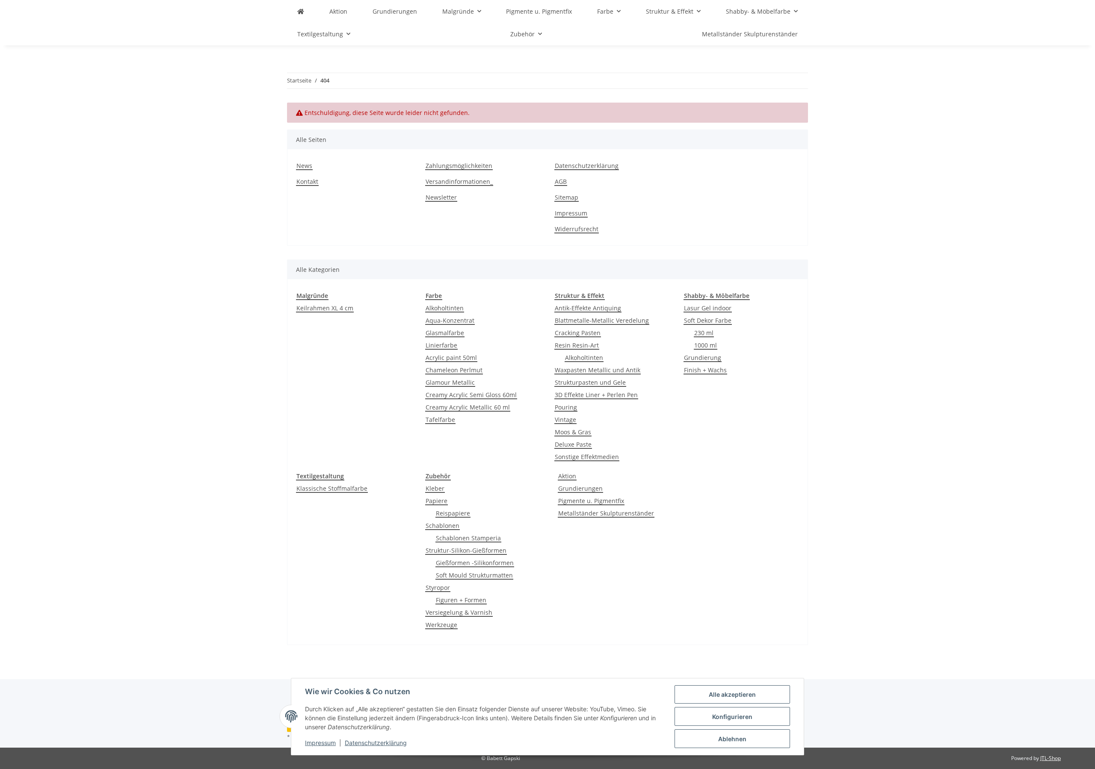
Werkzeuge (441, 625)
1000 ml (705, 345)
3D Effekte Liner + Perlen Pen (596, 395)
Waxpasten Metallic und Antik (597, 370)
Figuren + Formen (461, 600)
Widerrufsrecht (576, 229)
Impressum (320, 742)
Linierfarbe (441, 345)
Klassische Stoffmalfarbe (331, 488)
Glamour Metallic (450, 382)
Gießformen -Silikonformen (475, 563)
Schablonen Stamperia (468, 538)
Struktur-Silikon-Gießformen (466, 550)
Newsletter (441, 197)
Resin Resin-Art (577, 345)
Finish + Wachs (705, 370)
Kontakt (307, 181)
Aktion (567, 476)
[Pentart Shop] (300, 11)
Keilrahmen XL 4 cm (324, 308)
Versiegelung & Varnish (459, 612)
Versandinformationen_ (459, 181)
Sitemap (566, 197)
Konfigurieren (732, 716)
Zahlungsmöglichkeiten (459, 166)
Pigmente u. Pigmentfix (591, 501)
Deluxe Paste (573, 444)
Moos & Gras (573, 432)
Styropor (438, 587)
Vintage (565, 419)
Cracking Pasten (578, 333)
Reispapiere (453, 513)
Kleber (435, 488)
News (304, 166)
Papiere (436, 501)
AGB (561, 181)
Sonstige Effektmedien (587, 457)
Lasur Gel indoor (707, 308)
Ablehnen (732, 738)
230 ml (703, 333)
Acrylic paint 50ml (451, 358)
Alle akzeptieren (732, 694)
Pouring (566, 407)
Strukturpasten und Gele (590, 382)
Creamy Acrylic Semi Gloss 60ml (471, 395)
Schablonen (442, 526)
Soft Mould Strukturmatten (474, 575)
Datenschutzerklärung (376, 742)
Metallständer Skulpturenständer (606, 513)
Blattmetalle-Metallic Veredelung (602, 320)
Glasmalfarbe (445, 333)
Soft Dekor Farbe (707, 320)
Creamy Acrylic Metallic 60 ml (468, 407)
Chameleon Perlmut (454, 370)
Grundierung (702, 358)
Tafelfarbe (440, 419)
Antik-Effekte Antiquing (588, 308)
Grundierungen (580, 488)
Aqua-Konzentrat (450, 320)
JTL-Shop (1050, 758)
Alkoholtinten (445, 308)
